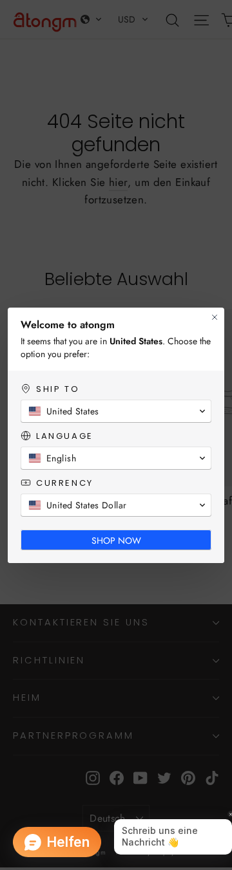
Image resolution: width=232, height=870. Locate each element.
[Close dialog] (215, 317)
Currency (64, 482)
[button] (116, 411)
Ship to (57, 389)
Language (64, 435)
